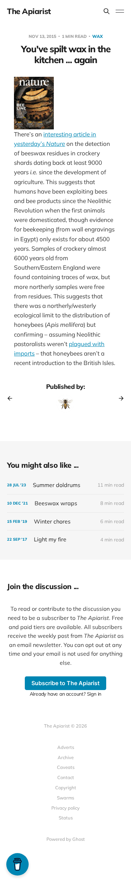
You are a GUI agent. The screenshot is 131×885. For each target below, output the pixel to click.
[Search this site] (106, 11)
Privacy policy (65, 808)
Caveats (65, 767)
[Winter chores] (65, 522)
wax (97, 36)
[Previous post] (12, 398)
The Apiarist (29, 11)
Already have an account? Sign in (66, 694)
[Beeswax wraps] (65, 503)
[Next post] (119, 398)
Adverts (65, 747)
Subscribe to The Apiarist (65, 683)
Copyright (65, 787)
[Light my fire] (65, 539)
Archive (66, 757)
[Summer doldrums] (65, 485)
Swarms (65, 797)
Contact (65, 777)
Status (66, 817)
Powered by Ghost (65, 839)
